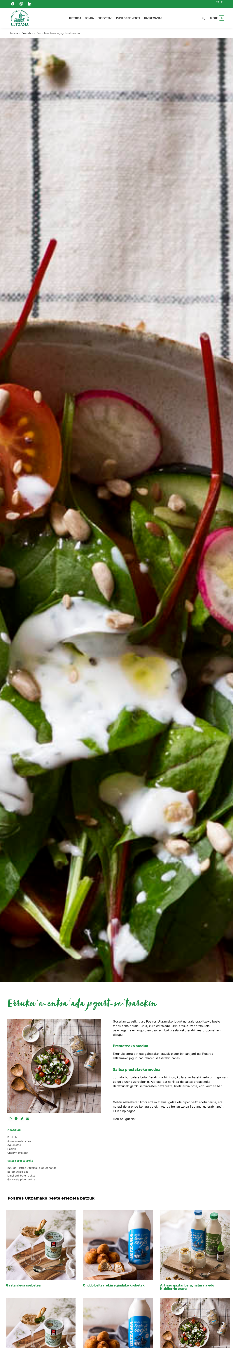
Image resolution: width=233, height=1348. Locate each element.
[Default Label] (30, 3)
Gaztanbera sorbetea (23, 1285)
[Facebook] (13, 3)
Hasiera (13, 33)
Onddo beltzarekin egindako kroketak (114, 1285)
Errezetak (27, 33)
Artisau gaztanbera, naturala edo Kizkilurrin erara (187, 1287)
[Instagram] (21, 3)
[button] (217, 18)
